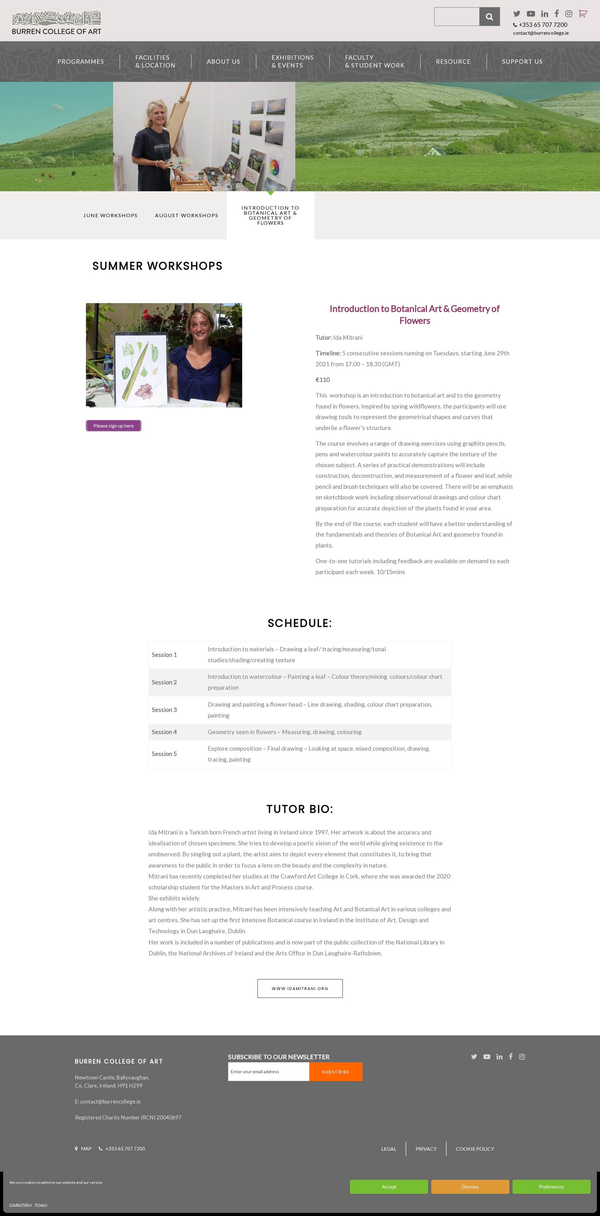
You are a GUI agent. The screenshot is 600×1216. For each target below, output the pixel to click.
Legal (388, 1149)
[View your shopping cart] (580, 22)
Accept (389, 1186)
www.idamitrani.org (300, 989)
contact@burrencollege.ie (541, 33)
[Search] (490, 16)
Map (86, 1148)
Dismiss (470, 1186)
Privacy (41, 1204)
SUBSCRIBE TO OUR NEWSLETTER (279, 1056)
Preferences (551, 1186)
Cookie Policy (20, 1204)
